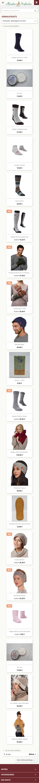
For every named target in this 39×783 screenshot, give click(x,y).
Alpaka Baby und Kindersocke (19, 631)
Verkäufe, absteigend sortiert (19, 21)
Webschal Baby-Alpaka (19, 739)
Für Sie (19, 667)
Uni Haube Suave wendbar (19, 703)
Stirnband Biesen (20, 596)
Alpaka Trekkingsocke (19, 129)
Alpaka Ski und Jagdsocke (19, 237)
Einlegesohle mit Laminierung (19, 524)
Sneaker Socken (19, 165)
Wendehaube (19, 344)
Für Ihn (19, 93)
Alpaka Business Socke (19, 57)
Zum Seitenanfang (26, 760)
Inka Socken (19, 201)
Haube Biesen (19, 560)
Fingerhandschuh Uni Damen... (19, 273)
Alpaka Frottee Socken (19, 416)
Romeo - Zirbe (19, 380)
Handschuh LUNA (19, 309)
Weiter (33, 754)
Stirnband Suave (19, 488)
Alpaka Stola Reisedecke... (19, 452)
